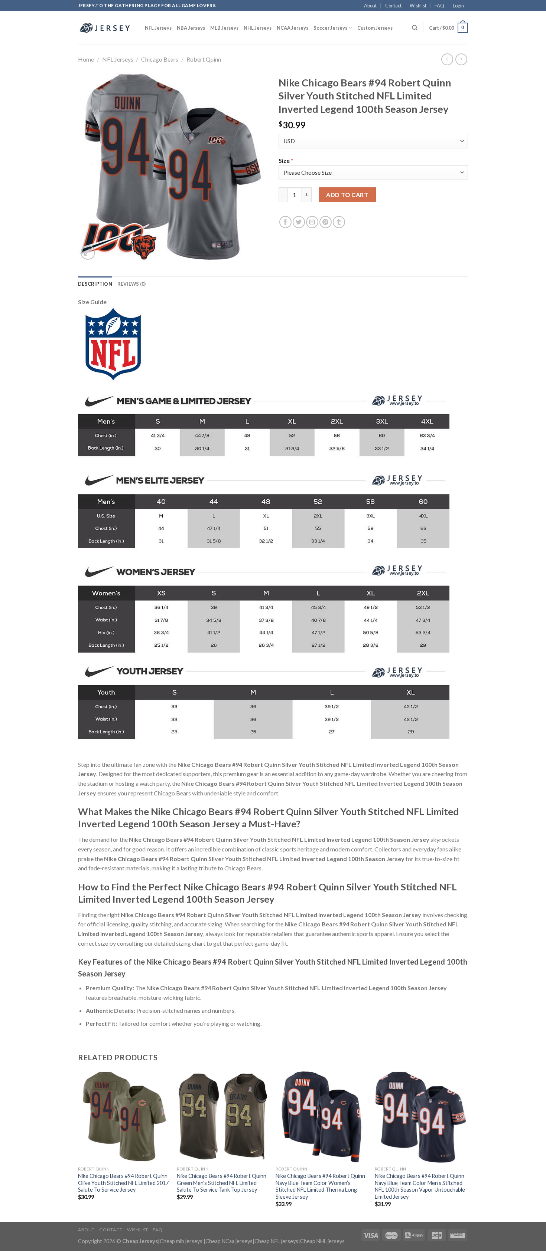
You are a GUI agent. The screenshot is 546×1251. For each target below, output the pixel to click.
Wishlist (418, 6)
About (370, 6)
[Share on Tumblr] (339, 222)
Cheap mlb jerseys (181, 1241)
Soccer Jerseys (330, 28)
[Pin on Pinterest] (325, 222)
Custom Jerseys (375, 28)
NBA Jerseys (191, 28)
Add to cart (347, 194)
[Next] (465, 1145)
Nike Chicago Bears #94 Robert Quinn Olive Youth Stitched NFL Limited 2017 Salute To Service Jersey (123, 1183)
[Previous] (78, 1145)
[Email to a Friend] (312, 222)
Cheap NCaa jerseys (229, 1241)
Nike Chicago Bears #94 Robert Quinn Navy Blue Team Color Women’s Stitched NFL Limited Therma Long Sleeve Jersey (320, 1186)
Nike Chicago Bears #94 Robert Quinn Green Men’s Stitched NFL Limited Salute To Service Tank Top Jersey (221, 1183)
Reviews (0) (131, 284)
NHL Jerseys (258, 28)
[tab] (95, 283)
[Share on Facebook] (285, 222)
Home (86, 59)
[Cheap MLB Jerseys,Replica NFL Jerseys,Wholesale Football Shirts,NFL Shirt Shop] (106, 28)
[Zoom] (88, 252)
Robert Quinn (203, 59)
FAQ (439, 6)
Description (95, 284)
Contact (393, 6)
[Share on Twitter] (299, 222)
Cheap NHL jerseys (322, 1241)
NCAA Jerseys (292, 28)
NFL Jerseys (158, 28)
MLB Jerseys (224, 28)
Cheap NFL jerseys (276, 1241)
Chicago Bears (159, 59)
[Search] (414, 28)
